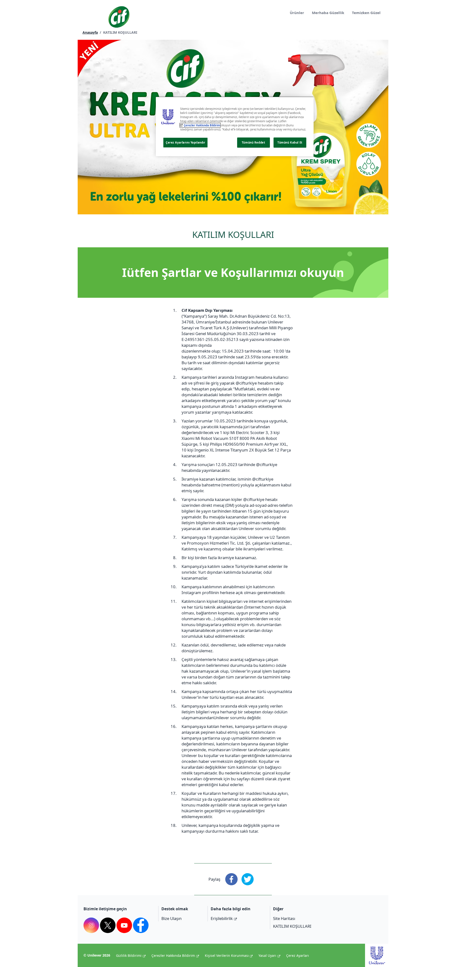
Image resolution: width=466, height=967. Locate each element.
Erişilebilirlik (222, 918)
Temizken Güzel (366, 12)
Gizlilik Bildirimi (128, 955)
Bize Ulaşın (171, 918)
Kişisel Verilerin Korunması (227, 955)
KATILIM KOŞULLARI (292, 926)
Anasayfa (90, 32)
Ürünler (297, 12)
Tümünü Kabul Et (289, 142)
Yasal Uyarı (267, 955)
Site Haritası (284, 918)
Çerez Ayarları (297, 955)
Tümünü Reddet (253, 142)
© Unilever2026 (96, 955)
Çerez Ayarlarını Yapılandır (185, 142)
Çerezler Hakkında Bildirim (173, 955)
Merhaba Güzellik (328, 12)
